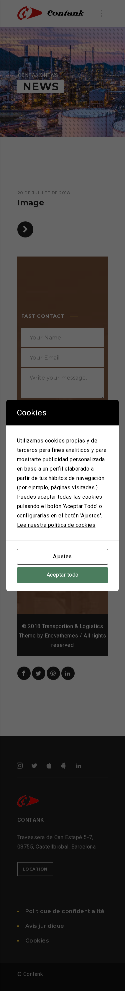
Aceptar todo (63, 575)
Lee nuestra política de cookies (56, 525)
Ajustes (62, 556)
